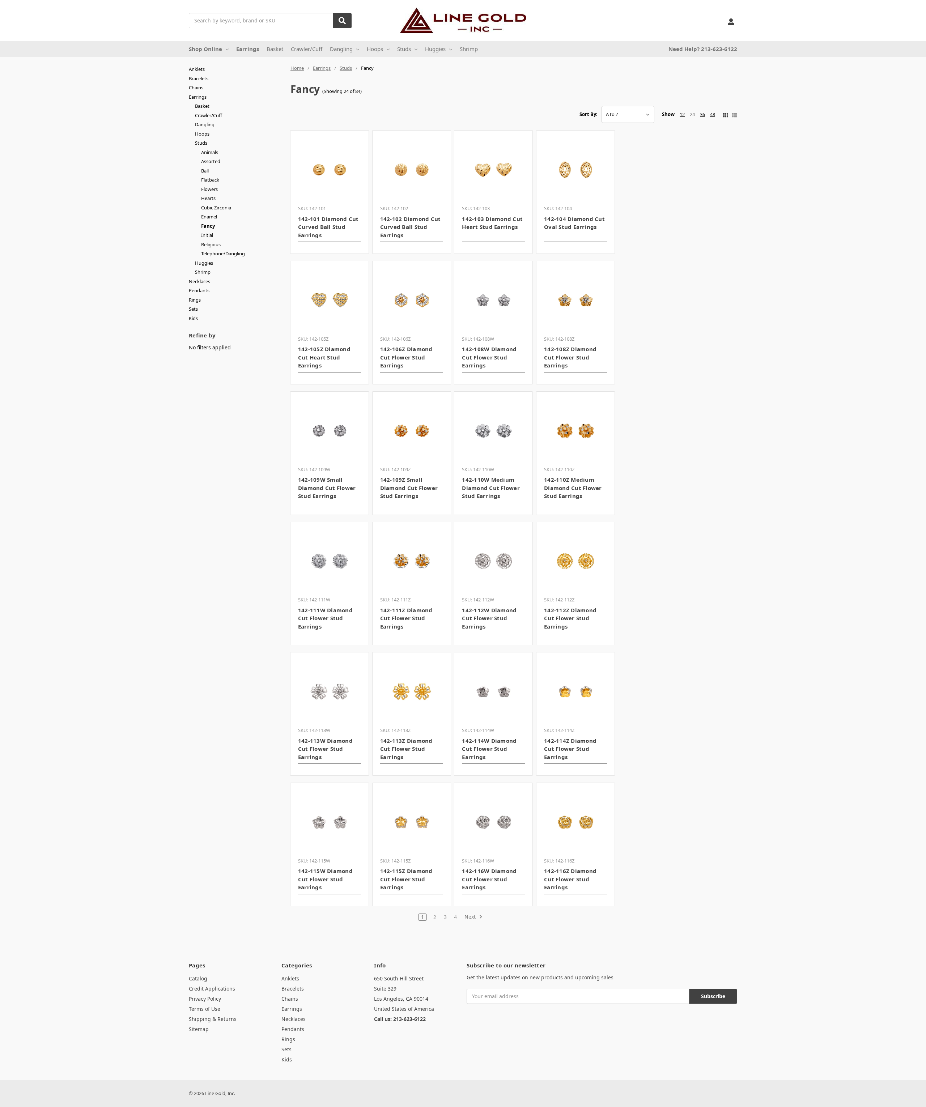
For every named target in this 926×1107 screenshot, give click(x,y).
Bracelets (198, 78)
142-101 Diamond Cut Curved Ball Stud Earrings (328, 227)
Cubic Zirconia (216, 207)
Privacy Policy (205, 998)
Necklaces (199, 281)
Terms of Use (204, 1008)
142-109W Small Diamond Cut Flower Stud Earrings (327, 487)
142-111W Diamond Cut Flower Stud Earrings (325, 618)
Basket (275, 48)
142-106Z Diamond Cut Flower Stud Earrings (406, 357)
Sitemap (199, 1029)
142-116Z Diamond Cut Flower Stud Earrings (570, 879)
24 (692, 114)
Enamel (209, 216)
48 (712, 114)
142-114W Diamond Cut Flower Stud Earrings (489, 749)
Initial (207, 235)
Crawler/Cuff (306, 48)
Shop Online (205, 48)
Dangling (341, 48)
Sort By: (588, 114)
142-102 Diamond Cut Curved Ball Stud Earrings (410, 227)
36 (702, 114)
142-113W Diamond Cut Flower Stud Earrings (325, 749)
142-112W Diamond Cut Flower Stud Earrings (489, 618)
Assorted (210, 161)
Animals (209, 152)
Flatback (210, 179)
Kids (193, 318)
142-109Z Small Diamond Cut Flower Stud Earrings (409, 487)
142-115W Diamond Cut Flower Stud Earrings (325, 879)
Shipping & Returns (213, 1019)
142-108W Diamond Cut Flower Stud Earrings (489, 357)
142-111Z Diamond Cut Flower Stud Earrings (406, 618)
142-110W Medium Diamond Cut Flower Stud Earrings (491, 487)
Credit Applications (212, 988)
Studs (404, 48)
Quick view (329, 169)
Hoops (375, 48)
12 (682, 114)
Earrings (247, 48)
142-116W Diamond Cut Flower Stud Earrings (489, 879)
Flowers (209, 189)
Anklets (197, 69)
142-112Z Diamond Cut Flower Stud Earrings (570, 618)
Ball (205, 170)
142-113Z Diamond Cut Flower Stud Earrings (406, 749)
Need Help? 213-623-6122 (702, 48)
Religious (211, 244)
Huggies (435, 48)
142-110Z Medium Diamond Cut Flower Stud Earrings (573, 487)
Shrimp (469, 48)
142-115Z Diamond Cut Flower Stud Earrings (406, 879)
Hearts (208, 198)
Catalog (198, 978)
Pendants (199, 290)
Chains (196, 87)
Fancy (208, 226)
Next (470, 917)
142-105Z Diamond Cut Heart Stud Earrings (324, 357)
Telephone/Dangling (223, 253)
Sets (193, 309)
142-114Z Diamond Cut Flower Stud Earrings (570, 749)
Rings (195, 300)
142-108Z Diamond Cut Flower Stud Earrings (570, 357)
